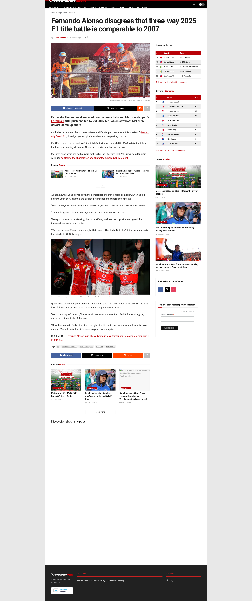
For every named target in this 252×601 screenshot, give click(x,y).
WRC (92, 8)
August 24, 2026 (163, 197)
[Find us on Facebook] (160, 289)
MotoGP (103, 8)
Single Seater (62, 13)
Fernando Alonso (69, 347)
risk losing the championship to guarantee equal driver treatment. (94, 158)
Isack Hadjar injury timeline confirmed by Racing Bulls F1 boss (99, 396)
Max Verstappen (86, 347)
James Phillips (59, 38)
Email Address (167, 314)
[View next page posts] (103, 186)
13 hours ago (71, 176)
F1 (58, 347)
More (144, 8)
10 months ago (75, 38)
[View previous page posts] (98, 186)
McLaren (99, 347)
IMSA (122, 8)
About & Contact (83, 581)
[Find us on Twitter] (167, 289)
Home (53, 13)
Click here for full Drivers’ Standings (170, 150)
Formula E (69, 8)
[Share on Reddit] (140, 108)
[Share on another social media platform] (147, 108)
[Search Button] (194, 4)
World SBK (134, 8)
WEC (113, 8)
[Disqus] (100, 458)
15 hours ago (126, 403)
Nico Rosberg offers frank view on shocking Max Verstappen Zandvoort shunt (133, 396)
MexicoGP (110, 347)
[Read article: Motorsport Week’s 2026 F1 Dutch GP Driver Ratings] (57, 174)
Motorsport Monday (116, 581)
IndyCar (82, 8)
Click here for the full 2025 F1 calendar (171, 82)
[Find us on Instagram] (173, 289)
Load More (100, 412)
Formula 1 (54, 8)
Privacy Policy (99, 581)
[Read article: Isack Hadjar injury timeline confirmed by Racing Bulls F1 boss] (108, 174)
